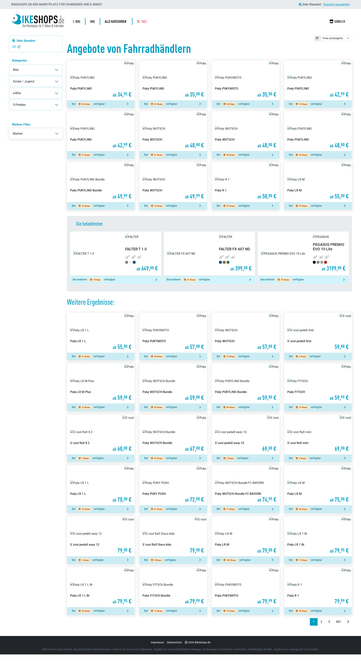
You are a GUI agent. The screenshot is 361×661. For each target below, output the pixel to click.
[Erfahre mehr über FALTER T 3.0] (303, 254)
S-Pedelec (15, 102)
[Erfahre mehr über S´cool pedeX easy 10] (245, 435)
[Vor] (348, 622)
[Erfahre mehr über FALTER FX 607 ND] (115, 254)
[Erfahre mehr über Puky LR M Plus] (101, 384)
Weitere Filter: (21, 124)
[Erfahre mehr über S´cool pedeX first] (318, 333)
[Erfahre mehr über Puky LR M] (318, 182)
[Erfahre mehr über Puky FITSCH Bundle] (173, 587)
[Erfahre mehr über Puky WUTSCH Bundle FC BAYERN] (245, 485)
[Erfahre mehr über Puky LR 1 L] (101, 333)
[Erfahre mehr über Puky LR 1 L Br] (101, 587)
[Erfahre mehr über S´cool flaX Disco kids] (173, 536)
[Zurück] (307, 622)
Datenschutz (174, 642)
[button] (116, 21)
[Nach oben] (350, 650)
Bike (12, 67)
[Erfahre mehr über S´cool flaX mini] (318, 435)
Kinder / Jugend (19, 78)
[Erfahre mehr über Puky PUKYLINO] (101, 80)
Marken (18, 133)
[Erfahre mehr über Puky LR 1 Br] (318, 536)
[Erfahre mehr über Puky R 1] (245, 182)
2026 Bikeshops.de (199, 642)
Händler (339, 21)
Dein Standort (26, 41)
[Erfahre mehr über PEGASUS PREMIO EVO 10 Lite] (209, 254)
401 (338, 622)
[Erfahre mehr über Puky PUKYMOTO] (245, 80)
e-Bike (13, 90)
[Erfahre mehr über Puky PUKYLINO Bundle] (101, 182)
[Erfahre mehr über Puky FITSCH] (318, 384)
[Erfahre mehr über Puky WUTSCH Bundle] (173, 384)
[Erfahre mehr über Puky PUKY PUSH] (173, 485)
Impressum (157, 642)
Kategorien (19, 60)
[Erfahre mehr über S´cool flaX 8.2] (101, 435)
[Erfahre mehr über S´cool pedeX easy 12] (101, 536)
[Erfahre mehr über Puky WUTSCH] (173, 131)
